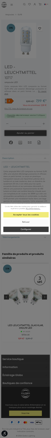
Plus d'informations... (33, 208)
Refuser (26, 222)
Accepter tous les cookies (26, 215)
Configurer (26, 229)
